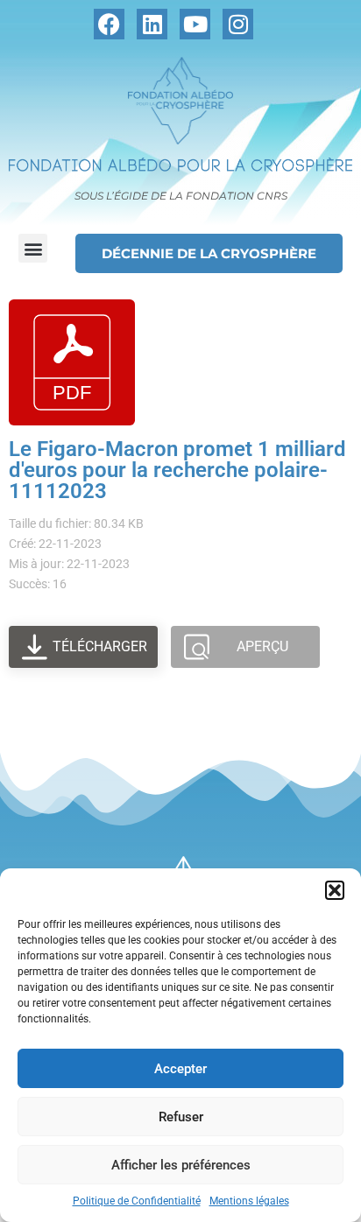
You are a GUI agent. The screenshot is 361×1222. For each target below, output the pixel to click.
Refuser (181, 1117)
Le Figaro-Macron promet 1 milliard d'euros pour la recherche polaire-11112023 (177, 470)
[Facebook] (109, 24)
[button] (334, 890)
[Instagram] (238, 24)
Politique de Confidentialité (137, 1201)
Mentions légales (249, 1201)
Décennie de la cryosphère (209, 253)
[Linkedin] (152, 24)
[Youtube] (195, 24)
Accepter (180, 1069)
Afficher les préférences (181, 1165)
